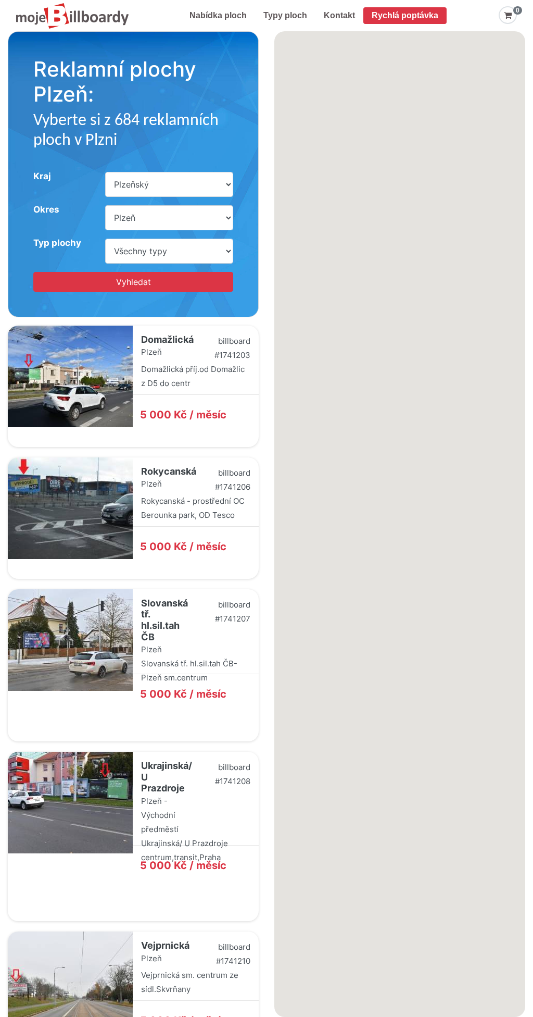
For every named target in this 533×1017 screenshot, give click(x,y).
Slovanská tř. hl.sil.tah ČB (164, 620)
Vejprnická (165, 945)
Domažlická (167, 339)
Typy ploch (285, 15)
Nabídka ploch (218, 15)
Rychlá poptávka (405, 15)
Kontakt (339, 15)
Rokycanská (168, 471)
